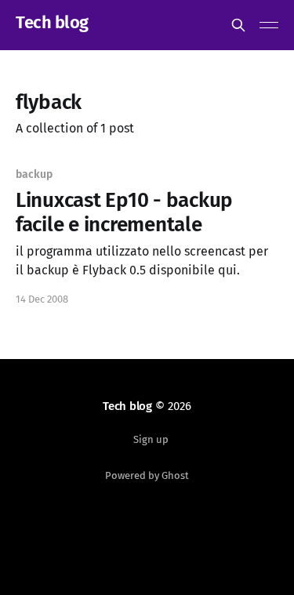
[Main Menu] (269, 25)
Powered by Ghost (147, 475)
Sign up (151, 439)
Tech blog (52, 23)
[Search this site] (238, 25)
